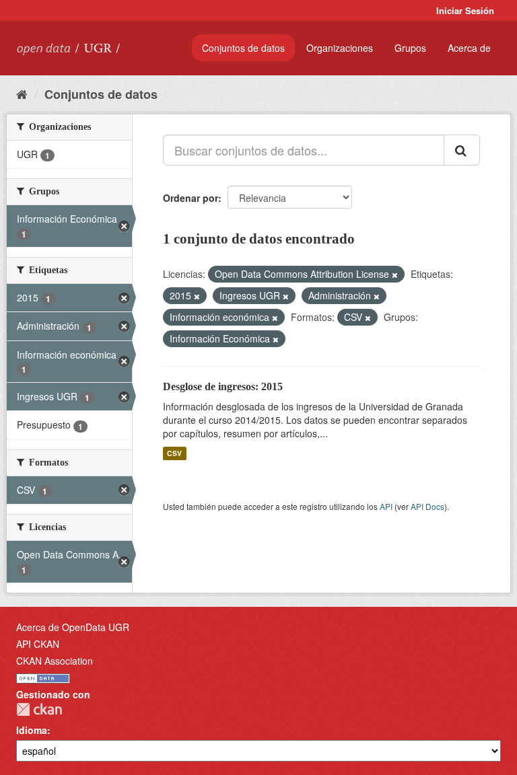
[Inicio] (22, 93)
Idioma (31, 730)
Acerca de (469, 47)
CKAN (39, 709)
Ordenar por (190, 198)
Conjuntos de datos (243, 47)
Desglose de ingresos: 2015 (223, 386)
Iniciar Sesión (465, 10)
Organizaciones (339, 47)
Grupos (410, 47)
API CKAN (37, 644)
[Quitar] (395, 274)
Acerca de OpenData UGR (72, 627)
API (386, 506)
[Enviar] (462, 150)
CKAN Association (54, 660)
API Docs (427, 506)
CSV (174, 453)
